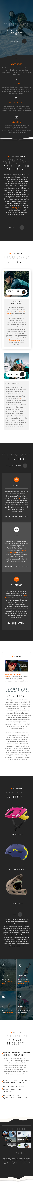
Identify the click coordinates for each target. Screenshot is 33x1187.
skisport (22, 975)
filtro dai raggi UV (14, 340)
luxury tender (9, 1013)
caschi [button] (13, 914)
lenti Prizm (21, 398)
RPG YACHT (6, 1006)
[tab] (16, 1053)
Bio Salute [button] (13, 227)
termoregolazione (16, 208)
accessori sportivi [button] (12, 41)
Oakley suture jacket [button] (13, 292)
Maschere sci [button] (13, 374)
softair (5, 975)
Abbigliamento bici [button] (13, 466)
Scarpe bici (23, 1006)
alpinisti (20, 498)
